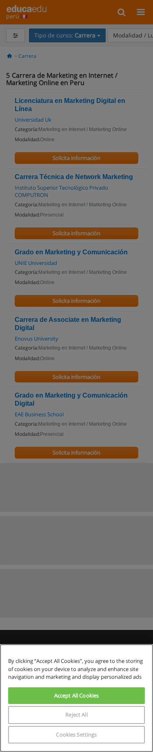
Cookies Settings (76, 734)
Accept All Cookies (76, 695)
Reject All (76, 714)
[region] (76, 698)
